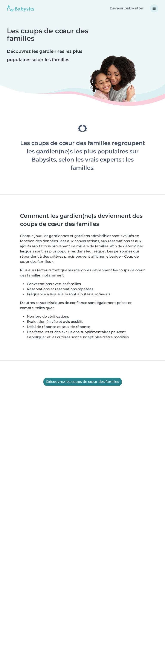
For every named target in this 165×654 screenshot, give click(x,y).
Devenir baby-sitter (127, 8)
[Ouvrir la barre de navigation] (154, 8)
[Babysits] (20, 8)
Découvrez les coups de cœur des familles (82, 382)
